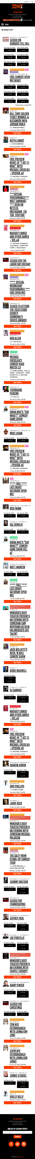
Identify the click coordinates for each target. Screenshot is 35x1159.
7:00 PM (9, 87)
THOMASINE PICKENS (16, 391)
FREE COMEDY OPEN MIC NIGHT (20, 78)
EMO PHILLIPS (17, 786)
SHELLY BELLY (17, 1096)
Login (32, 2)
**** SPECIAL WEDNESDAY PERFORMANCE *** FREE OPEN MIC (20, 287)
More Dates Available (23, 105)
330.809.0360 (17, 1119)
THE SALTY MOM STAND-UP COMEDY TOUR (20, 859)
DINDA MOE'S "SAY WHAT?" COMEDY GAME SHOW (19, 415)
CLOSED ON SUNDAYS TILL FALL (19, 41)
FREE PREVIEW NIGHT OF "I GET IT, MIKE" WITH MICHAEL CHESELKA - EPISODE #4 (20, 166)
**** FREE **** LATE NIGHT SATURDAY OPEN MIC (18, 489)
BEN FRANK (15, 508)
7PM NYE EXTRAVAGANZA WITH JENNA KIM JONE (18, 1030)
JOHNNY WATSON (19, 882)
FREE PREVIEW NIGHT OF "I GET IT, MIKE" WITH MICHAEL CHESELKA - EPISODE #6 (20, 741)
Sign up (26, 2)
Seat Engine (21, 1156)
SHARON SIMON (18, 765)
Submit (17, 1137)
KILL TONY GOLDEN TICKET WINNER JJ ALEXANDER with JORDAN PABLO (19, 119)
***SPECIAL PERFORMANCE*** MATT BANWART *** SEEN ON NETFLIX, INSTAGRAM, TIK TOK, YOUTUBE (19, 204)
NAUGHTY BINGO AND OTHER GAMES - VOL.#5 (19, 715)
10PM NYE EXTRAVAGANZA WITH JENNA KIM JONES (18, 1056)
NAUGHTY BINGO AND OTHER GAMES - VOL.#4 (19, 236)
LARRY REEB (16, 803)
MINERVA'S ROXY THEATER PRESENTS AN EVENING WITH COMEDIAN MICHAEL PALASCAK (20, 830)
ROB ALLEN (15, 338)
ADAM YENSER (17, 985)
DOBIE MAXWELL (18, 670)
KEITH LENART (17, 140)
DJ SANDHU (16, 690)
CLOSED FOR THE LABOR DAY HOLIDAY (20, 262)
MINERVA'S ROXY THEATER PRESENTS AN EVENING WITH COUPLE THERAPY (20, 966)
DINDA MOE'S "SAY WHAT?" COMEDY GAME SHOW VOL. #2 (19, 548)
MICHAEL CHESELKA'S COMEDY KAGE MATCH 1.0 (17, 362)
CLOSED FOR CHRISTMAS (16, 1005)
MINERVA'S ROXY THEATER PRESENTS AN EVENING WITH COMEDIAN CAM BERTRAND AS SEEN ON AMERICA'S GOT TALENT (20, 623)
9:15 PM (9, 681)
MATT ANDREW (17, 567)
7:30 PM (9, 50)
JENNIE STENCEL (18, 1075)
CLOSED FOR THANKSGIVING (17, 902)
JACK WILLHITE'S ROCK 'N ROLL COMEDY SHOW (18, 653)
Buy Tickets (17, 133)
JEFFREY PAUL (17, 918)
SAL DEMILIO (16, 524)
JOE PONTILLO (17, 938)
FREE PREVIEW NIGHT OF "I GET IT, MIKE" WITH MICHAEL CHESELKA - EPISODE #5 (20, 458)
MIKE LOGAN (16, 433)
